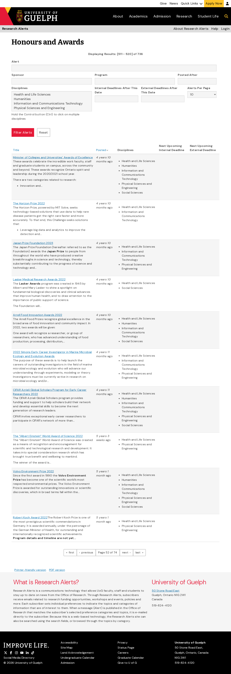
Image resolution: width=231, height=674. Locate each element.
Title (16, 150)
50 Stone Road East (165, 591)
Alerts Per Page (198, 88)
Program (101, 75)
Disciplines (20, 88)
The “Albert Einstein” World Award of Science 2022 (48, 436)
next (127, 552)
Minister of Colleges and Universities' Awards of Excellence (53, 157)
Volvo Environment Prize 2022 (33, 471)
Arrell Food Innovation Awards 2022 (37, 315)
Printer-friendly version (30, 570)
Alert (15, 61)
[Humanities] (52, 99)
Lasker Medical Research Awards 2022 (39, 279)
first (72, 552)
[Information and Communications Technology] (52, 103)
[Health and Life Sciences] (52, 94)
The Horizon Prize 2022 (29, 203)
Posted (101, 150)
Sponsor (18, 75)
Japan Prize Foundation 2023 (33, 243)
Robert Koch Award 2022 (30, 517)
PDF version (57, 570)
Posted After (187, 75)
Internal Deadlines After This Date (116, 90)
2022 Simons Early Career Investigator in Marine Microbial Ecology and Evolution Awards (52, 354)
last (141, 552)
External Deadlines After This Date (159, 90)
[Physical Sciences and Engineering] (52, 108)
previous (88, 552)
